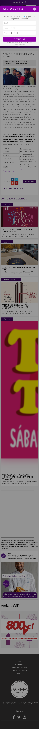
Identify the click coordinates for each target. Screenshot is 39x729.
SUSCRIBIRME (19, 39)
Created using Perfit (19, 44)
